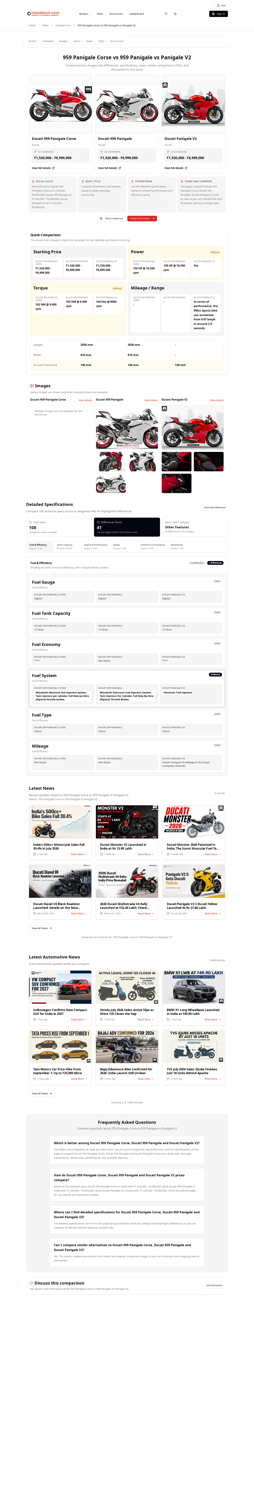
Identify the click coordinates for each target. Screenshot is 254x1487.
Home (32, 25)
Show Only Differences (215, 507)
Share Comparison (114, 218)
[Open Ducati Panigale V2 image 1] (193, 427)
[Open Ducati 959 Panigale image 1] (127, 427)
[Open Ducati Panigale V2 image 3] (209, 461)
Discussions (116, 13)
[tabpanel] (127, 666)
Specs (77, 41)
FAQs (101, 41)
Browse (83, 13)
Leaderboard (136, 13)
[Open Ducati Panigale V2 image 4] (177, 483)
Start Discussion (214, 1285)
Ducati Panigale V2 (180, 138)
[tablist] (127, 547)
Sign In (221, 13)
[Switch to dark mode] (175, 14)
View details (85, 400)
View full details (41, 168)
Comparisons (63, 25)
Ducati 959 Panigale (115, 138)
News (100, 13)
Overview (48, 41)
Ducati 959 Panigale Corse (54, 138)
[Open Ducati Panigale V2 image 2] (177, 461)
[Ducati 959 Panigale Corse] (60, 104)
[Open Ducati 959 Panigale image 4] (111, 483)
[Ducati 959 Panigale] (127, 104)
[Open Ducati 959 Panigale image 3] (143, 461)
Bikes (46, 25)
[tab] (40, 546)
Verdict (33, 41)
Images (63, 41)
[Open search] (166, 13)
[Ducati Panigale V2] (193, 104)
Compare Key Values (139, 218)
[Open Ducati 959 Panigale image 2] (111, 461)
